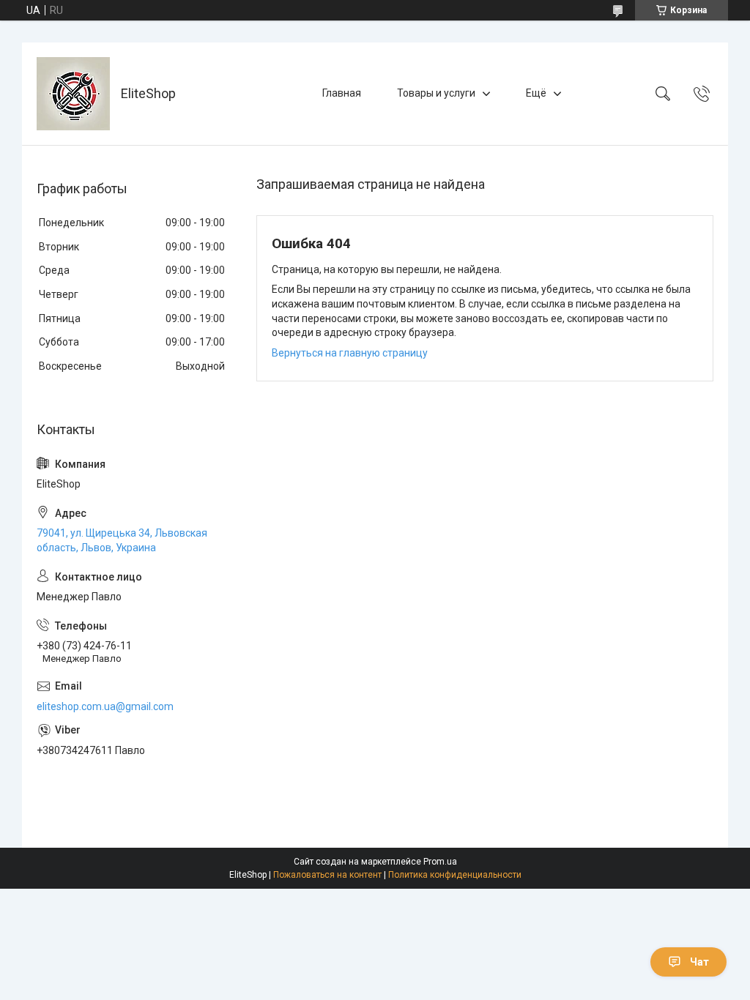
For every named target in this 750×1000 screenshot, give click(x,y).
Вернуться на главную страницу (350, 353)
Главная (341, 93)
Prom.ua (440, 862)
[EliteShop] (73, 93)
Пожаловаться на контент (327, 875)
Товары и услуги (436, 93)
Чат (699, 962)
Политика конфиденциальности (454, 875)
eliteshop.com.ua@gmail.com (105, 706)
